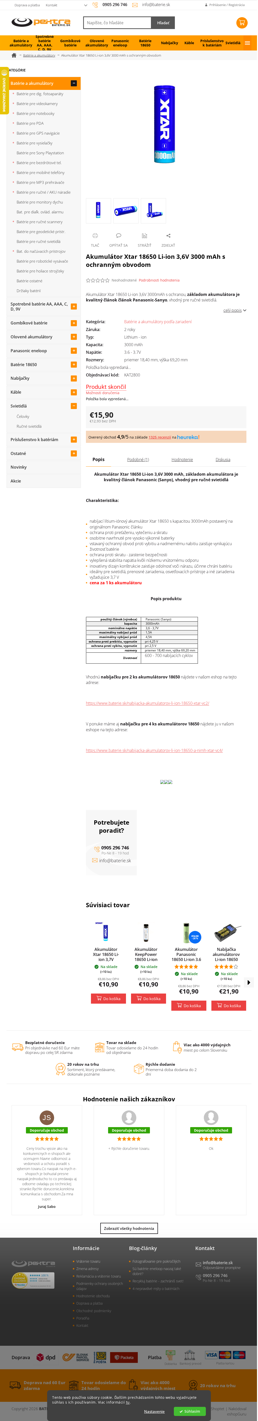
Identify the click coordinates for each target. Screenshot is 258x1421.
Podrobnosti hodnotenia (159, 280)
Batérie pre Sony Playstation (40, 152)
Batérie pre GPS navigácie (38, 133)
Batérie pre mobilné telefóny (40, 172)
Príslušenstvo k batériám (34, 439)
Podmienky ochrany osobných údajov (99, 1286)
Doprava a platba (27, 5)
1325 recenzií (160, 437)
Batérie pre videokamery (37, 103)
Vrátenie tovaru (88, 1261)
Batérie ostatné (29, 280)
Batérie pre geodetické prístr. (41, 231)
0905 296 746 (115, 848)
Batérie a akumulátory (32, 83)
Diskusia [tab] (223, 459)
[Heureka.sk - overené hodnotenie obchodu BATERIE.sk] (33, 1280)
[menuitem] (19, 42)
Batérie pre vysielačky (34, 142)
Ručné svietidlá (29, 426)
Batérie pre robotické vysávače (42, 261)
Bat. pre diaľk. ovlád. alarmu (40, 211)
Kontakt (51, 5)
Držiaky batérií (29, 290)
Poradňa (82, 1318)
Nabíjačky (20, 378)
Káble (16, 392)
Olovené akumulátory (31, 337)
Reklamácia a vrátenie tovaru (98, 1276)
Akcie (16, 481)
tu (128, 1402)
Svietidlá (19, 406)
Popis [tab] (98, 459)
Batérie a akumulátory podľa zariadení (158, 321)
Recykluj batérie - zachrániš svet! (158, 1281)
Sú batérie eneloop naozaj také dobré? (157, 1271)
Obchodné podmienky (93, 1310)
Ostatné (18, 453)
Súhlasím (192, 1411)
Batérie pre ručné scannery (39, 221)
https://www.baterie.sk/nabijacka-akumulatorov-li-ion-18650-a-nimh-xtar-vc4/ (154, 750)
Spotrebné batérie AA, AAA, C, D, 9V (39, 306)
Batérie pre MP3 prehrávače (40, 182)
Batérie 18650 (24, 364)
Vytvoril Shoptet (211, 1408)
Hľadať (163, 22)
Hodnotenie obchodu (93, 1295)
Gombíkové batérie (29, 323)
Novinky (19, 467)
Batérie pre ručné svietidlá (38, 241)
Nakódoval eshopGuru (236, 1411)
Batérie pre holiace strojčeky (40, 270)
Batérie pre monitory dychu (40, 202)
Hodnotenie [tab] (182, 459)
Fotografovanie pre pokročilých (156, 1261)
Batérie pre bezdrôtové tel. (39, 162)
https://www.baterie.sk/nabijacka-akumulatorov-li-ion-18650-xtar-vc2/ (147, 703)
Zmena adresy (87, 1268)
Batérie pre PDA (30, 123)
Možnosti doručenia (102, 392)
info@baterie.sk (115, 860)
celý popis (232, 310)
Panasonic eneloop (29, 350)
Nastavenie (154, 1411)
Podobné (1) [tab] (138, 459)
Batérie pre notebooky (35, 113)
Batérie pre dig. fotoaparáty (40, 93)
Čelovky (23, 416)
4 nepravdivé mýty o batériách (156, 1288)
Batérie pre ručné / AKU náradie (44, 192)
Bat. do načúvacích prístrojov (41, 251)
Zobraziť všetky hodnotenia (129, 1228)
